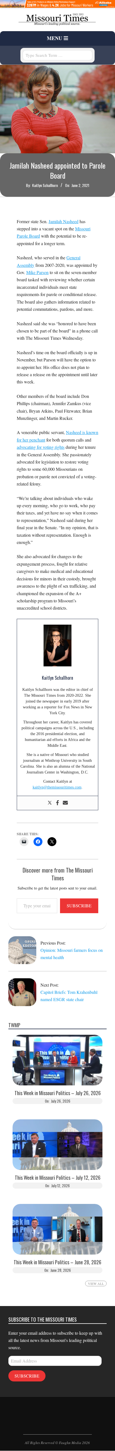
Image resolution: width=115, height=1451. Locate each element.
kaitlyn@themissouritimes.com (57, 787)
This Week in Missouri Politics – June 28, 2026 (57, 1262)
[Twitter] (49, 803)
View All (96, 1283)
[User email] (65, 803)
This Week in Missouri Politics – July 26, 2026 (58, 1093)
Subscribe (79, 905)
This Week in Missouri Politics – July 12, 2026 (57, 1177)
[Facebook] (57, 803)
